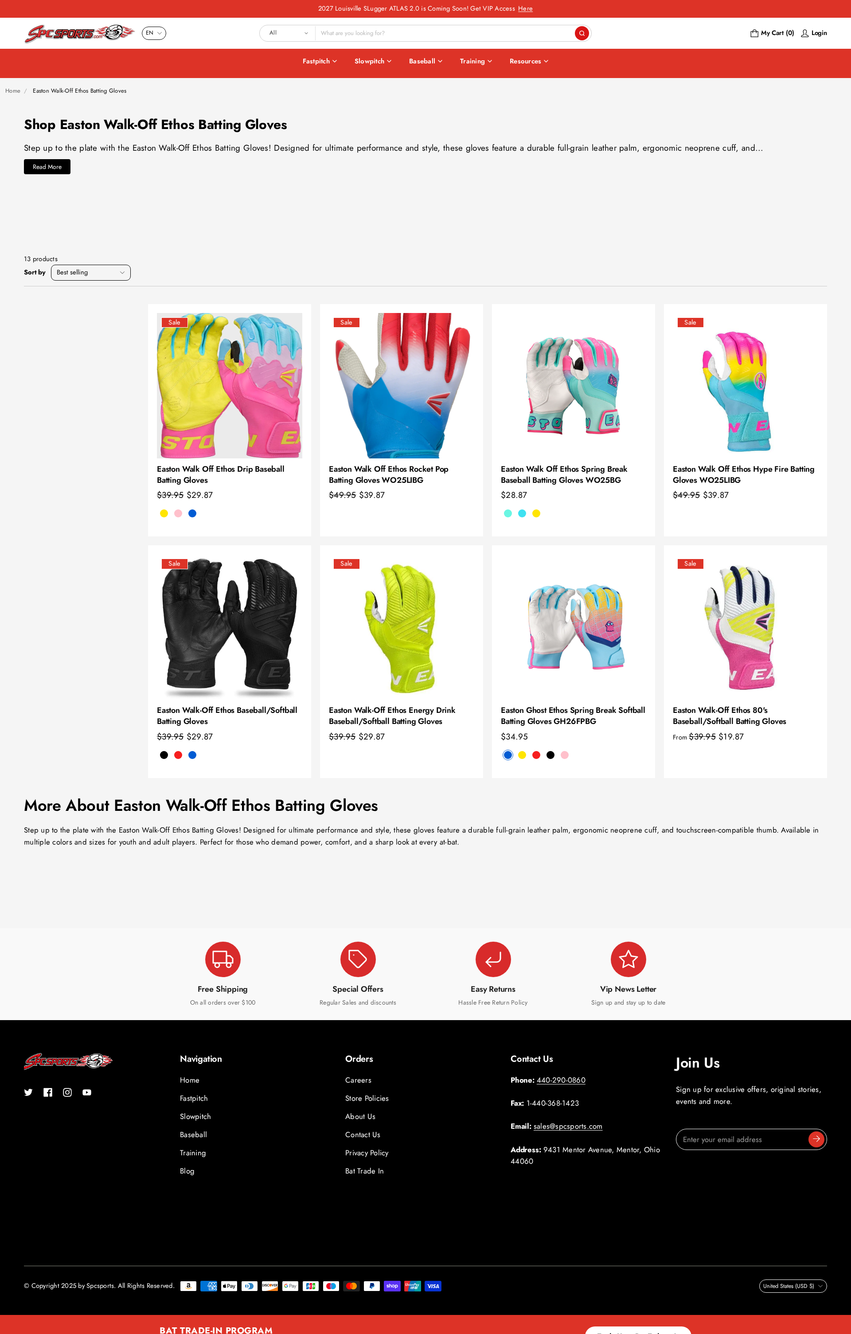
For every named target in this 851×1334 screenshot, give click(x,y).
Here (525, 8)
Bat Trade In (364, 1171)
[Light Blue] (522, 513)
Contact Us (363, 1134)
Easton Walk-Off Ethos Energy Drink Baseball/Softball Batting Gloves (392, 715)
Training (472, 61)
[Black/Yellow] (164, 513)
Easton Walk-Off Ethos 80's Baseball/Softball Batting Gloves (729, 715)
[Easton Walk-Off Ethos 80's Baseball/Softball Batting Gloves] (745, 627)
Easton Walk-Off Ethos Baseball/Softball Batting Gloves (227, 715)
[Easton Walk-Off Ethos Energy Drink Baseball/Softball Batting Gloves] (401, 627)
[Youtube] (87, 1092)
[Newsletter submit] (816, 1139)
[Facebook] (48, 1092)
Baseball (422, 61)
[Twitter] (28, 1092)
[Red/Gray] (178, 755)
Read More (47, 166)
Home (12, 90)
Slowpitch (369, 61)
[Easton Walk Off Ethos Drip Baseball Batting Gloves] (229, 385)
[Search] (582, 33)
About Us (360, 1116)
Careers (358, 1080)
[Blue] (508, 755)
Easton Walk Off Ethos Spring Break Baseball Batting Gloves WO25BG (564, 474)
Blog (187, 1171)
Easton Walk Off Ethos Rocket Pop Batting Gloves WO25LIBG (389, 474)
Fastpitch (316, 61)
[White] (206, 755)
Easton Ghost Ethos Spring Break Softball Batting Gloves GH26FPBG (573, 715)
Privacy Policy (367, 1152)
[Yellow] (536, 513)
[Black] (164, 755)
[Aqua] (508, 513)
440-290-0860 (561, 1080)
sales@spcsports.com (568, 1126)
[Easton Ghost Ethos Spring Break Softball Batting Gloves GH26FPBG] (573, 627)
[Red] (536, 755)
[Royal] (192, 513)
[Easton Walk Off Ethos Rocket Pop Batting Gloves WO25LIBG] (401, 385)
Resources (525, 61)
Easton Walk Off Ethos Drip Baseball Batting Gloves (221, 474)
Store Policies (367, 1098)
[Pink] (178, 513)
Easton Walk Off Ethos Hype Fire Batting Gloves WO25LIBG (744, 474)
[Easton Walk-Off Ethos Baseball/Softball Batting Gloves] (229, 627)
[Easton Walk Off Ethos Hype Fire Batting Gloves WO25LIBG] (745, 385)
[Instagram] (67, 1092)
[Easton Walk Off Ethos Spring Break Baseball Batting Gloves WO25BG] (573, 385)
